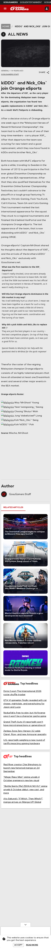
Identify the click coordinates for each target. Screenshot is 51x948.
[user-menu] (47, 9)
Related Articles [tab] (13, 507)
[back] (3, 34)
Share (42, 72)
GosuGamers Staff (20, 494)
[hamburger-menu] (5, 8)
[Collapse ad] (25, 924)
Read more (32, 945)
